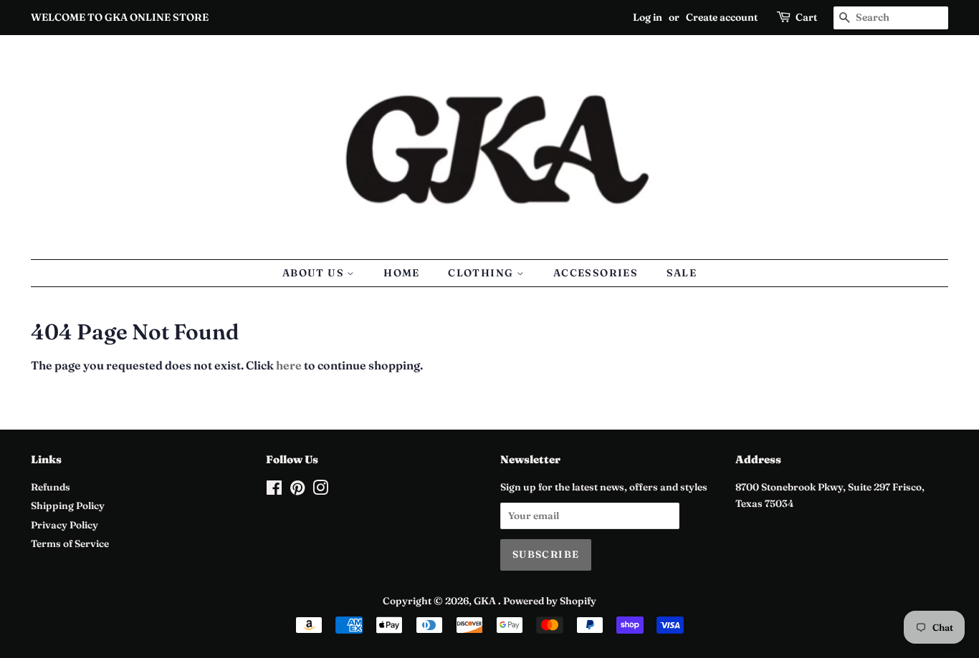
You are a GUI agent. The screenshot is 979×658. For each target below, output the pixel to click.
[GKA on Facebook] (274, 490)
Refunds (50, 487)
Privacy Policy (64, 525)
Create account (722, 17)
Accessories (595, 272)
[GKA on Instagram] (320, 490)
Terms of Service (70, 543)
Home (401, 272)
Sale (682, 272)
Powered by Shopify (549, 600)
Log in (647, 17)
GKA (486, 600)
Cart (806, 17)
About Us (315, 272)
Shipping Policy (68, 505)
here (289, 365)
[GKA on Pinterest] (297, 490)
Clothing (482, 272)
